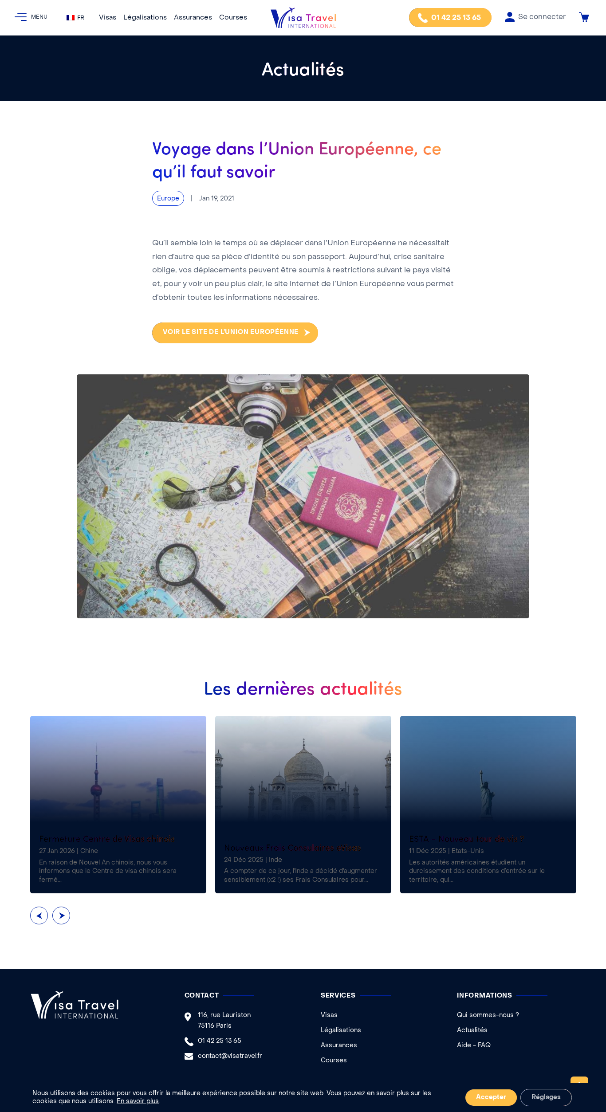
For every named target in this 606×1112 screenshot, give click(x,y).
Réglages (546, 1097)
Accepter (491, 1097)
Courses (233, 18)
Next (61, 915)
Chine (89, 851)
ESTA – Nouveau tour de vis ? (466, 838)
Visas (107, 18)
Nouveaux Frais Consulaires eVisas (292, 847)
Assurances (193, 18)
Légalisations (145, 18)
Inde (275, 860)
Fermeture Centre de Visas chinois (107, 838)
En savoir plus (138, 1101)
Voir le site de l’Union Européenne (231, 332)
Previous (39, 915)
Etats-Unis (468, 851)
